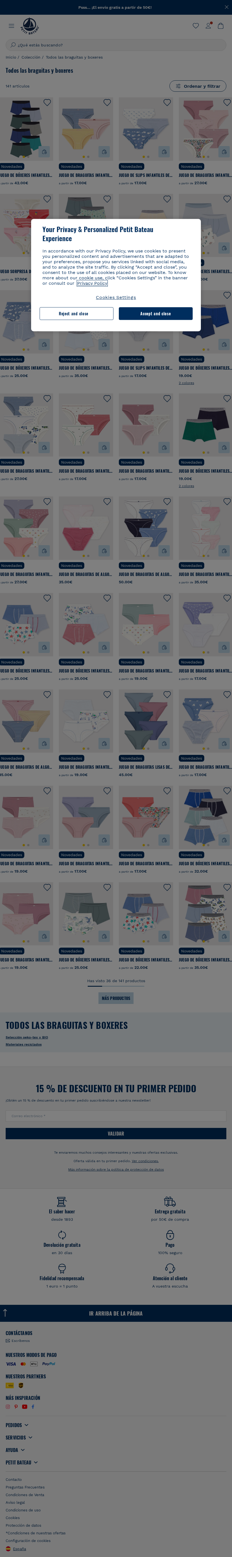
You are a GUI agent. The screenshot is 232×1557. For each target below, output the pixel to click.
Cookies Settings (116, 297)
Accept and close (155, 313)
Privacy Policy (92, 283)
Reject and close (73, 313)
